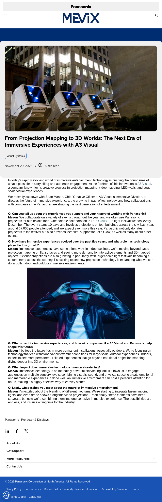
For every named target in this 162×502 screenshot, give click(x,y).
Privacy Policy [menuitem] (13, 489)
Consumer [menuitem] (35, 496)
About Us (13, 443)
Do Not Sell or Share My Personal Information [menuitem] (71, 489)
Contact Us (14, 466)
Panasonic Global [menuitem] (15, 496)
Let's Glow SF (100, 221)
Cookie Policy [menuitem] (32, 489)
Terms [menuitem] (135, 489)
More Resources (18, 458)
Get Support (15, 451)
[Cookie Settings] (6, 495)
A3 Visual (144, 183)
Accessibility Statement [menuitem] (115, 489)
